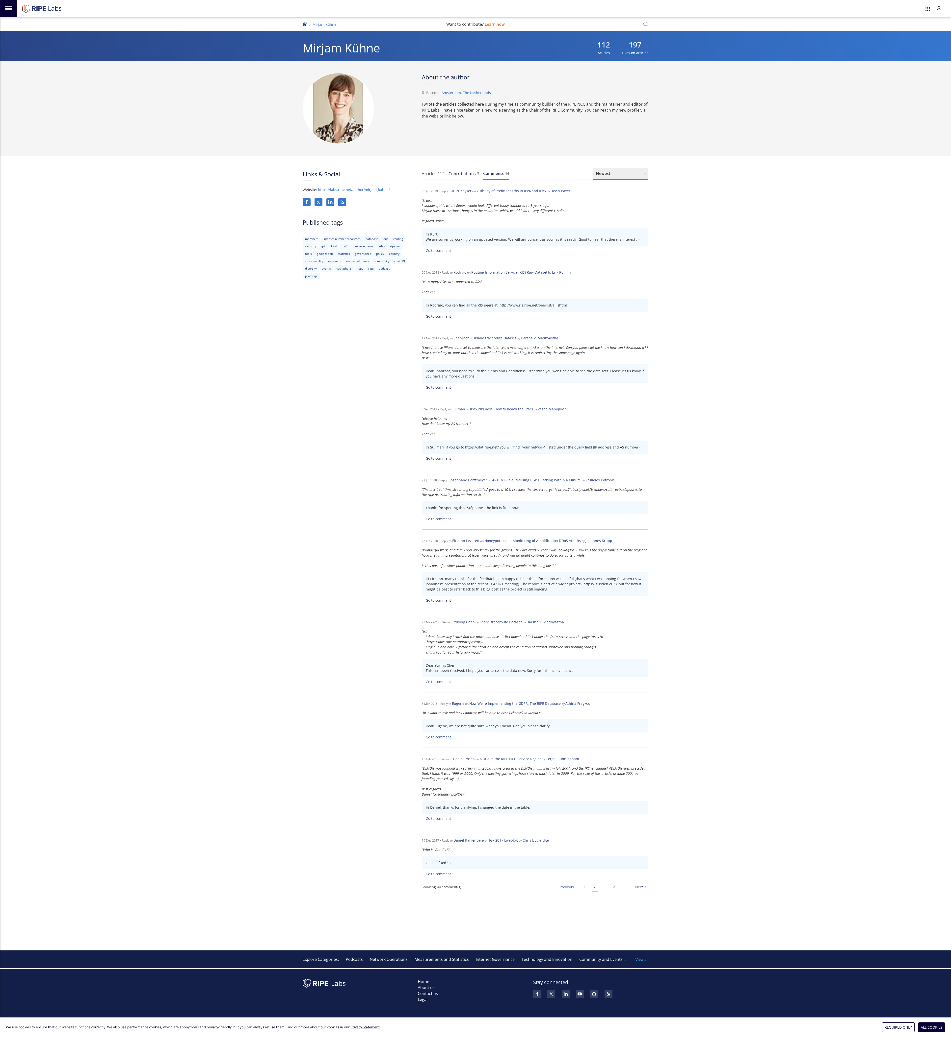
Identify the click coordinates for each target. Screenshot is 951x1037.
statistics (344, 254)
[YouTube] (580, 994)
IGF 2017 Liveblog (503, 840)
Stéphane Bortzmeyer (469, 480)
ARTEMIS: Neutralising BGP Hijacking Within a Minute (536, 480)
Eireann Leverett (465, 540)
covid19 (399, 261)
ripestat (395, 246)
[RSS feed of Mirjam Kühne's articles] (342, 202)
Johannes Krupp (598, 540)
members (311, 239)
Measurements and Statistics (442, 959)
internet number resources (342, 239)
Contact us (428, 993)
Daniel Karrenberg (468, 840)
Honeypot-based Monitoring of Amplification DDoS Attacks (532, 540)
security (310, 246)
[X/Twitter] (318, 202)
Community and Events (601, 959)
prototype (311, 276)
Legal (422, 999)
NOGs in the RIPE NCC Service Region (511, 758)
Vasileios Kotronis (600, 480)
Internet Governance (495, 959)
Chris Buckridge (536, 840)
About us (426, 987)
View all (641, 959)
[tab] (433, 174)
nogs (360, 268)
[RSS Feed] (608, 994)
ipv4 (334, 246)
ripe (371, 268)
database (372, 239)
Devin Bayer (560, 191)
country (394, 254)
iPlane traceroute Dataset (495, 338)
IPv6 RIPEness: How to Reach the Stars (501, 409)
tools (308, 254)
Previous (567, 887)
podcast (384, 268)
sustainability (314, 261)
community (381, 261)
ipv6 (344, 246)
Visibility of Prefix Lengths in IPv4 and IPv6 (511, 191)
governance (363, 254)
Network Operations (389, 959)
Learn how (495, 24)
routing (398, 239)
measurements (362, 246)
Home (423, 981)
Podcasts (354, 959)
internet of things (357, 261)
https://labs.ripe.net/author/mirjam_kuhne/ (354, 189)
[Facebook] (307, 202)
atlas (381, 246)
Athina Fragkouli (578, 703)
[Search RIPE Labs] (645, 24)
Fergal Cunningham (562, 758)
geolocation (325, 254)
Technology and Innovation (547, 959)
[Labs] (305, 24)
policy (380, 254)
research (334, 261)
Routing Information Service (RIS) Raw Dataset (509, 272)
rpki (323, 246)
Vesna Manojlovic (552, 409)
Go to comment (438, 250)
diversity (311, 268)
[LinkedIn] (330, 202)
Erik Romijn (561, 272)
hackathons (344, 268)
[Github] (594, 994)
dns (385, 239)
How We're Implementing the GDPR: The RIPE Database (515, 703)
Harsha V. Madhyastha (539, 338)
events (326, 268)
